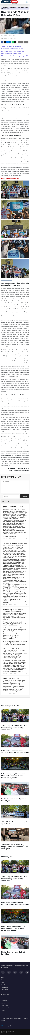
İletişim (3, 1003)
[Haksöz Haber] (9, 2)
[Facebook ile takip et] (3, 972)
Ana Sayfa (5, 7)
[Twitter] (5, 42)
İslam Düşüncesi (5, 984)
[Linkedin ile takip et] (15, 972)
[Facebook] (2, 42)
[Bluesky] (7, 42)
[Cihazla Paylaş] (15, 42)
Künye (2, 1012)
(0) (11, 538)
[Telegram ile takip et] (27, 972)
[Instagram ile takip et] (21, 972)
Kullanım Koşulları (5, 1008)
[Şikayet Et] (26, 539)
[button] (22, 42)
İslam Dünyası (4, 980)
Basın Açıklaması (5, 994)
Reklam (3, 1010)
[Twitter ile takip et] (9, 972)
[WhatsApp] (13, 42)
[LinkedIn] (10, 42)
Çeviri (2, 982)
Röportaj (3, 992)
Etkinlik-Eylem (13, 7)
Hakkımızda (4, 1000)
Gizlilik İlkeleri (4, 1005)
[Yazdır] (19, 42)
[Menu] (27, 2)
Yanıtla (6, 538)
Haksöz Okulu (4, 987)
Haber (2, 977)
